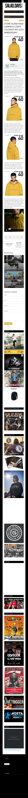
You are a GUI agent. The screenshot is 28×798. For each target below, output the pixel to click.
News (5, 20)
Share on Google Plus (14, 237)
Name (5, 295)
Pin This (18, 237)
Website (5, 305)
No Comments (21, 20)
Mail (5, 300)
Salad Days (12, 64)
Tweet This (10, 237)
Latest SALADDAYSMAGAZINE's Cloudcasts (12, 749)
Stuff (7, 20)
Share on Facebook (6, 237)
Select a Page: (22, 1)
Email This (22, 237)
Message (6, 310)
